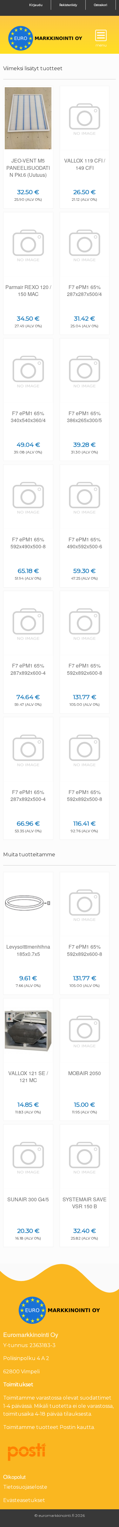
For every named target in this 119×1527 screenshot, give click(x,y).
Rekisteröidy (68, 5)
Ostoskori (100, 5)
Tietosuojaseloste (25, 1487)
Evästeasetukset (24, 1500)
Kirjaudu (36, 5)
